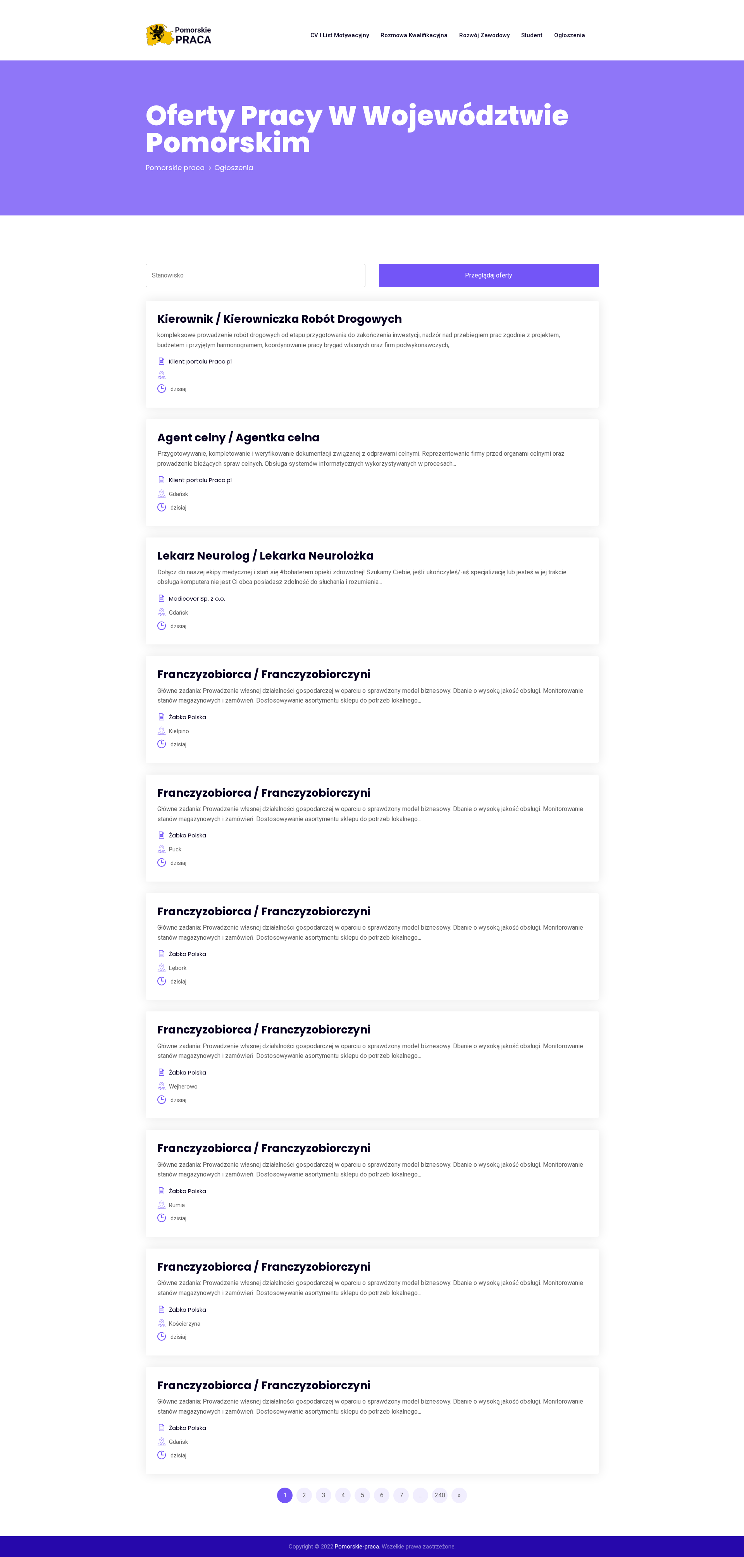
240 (440, 1495)
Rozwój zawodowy (484, 35)
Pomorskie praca (175, 167)
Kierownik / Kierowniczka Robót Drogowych (279, 319)
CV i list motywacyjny (339, 35)
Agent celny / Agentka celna (238, 437)
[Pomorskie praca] (179, 35)
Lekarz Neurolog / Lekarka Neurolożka (265, 555)
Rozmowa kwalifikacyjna (414, 35)
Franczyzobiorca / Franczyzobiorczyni (263, 674)
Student (531, 35)
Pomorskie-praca (357, 1546)
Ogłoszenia (569, 35)
